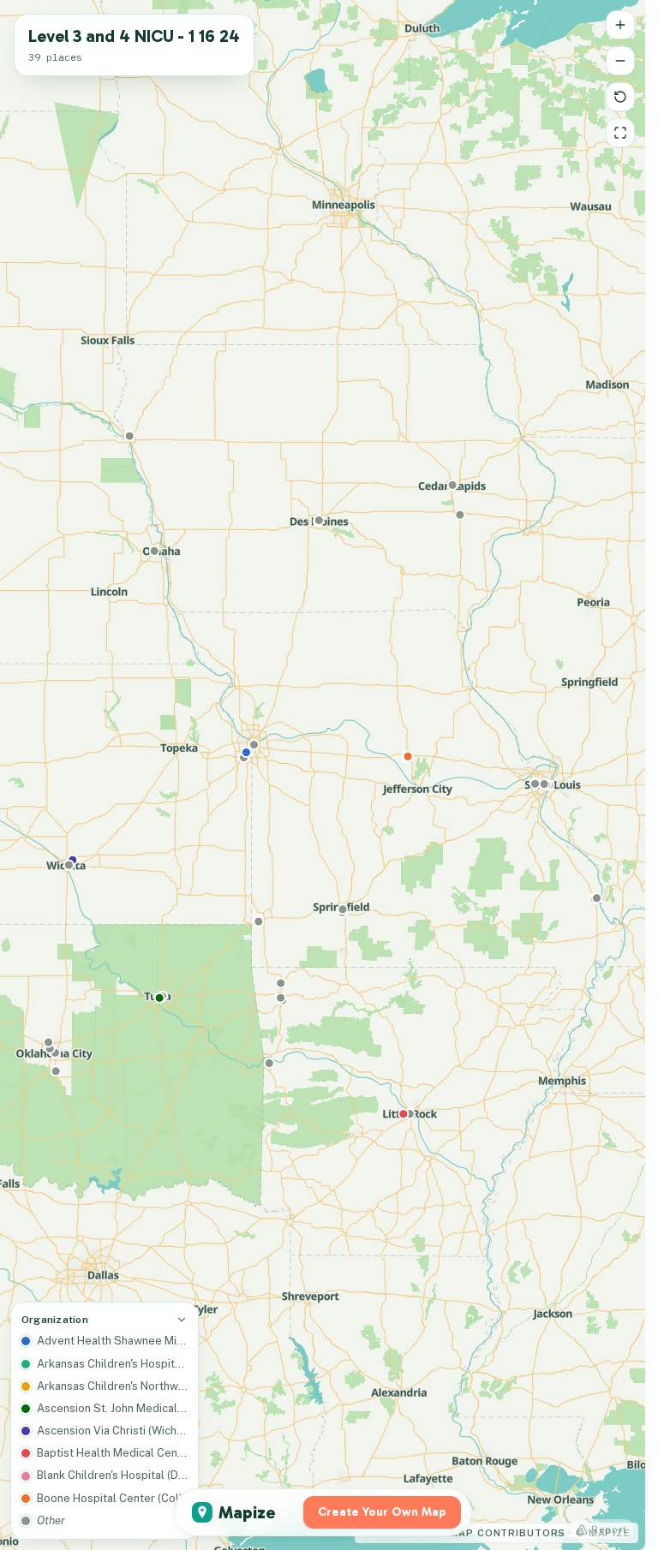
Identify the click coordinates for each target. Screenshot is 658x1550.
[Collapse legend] (182, 1320)
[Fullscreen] (620, 132)
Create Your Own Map (382, 1512)
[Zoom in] (620, 24)
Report (609, 1529)
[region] (322, 775)
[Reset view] (620, 96)
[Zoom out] (620, 60)
